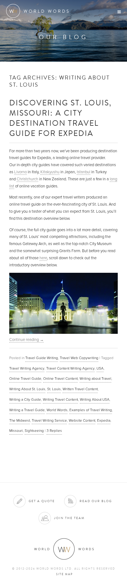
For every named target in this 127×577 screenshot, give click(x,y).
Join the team (69, 518)
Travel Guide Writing (41, 358)
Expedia (103, 420)
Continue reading (26, 339)
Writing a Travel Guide (27, 410)
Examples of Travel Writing (90, 410)
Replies (54, 430)
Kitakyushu (49, 172)
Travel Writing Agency (26, 368)
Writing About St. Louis (27, 389)
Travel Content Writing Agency (70, 368)
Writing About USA (94, 399)
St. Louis (54, 389)
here (43, 258)
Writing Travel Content (60, 399)
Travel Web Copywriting (79, 358)
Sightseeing (34, 430)
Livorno (20, 172)
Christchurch (27, 179)
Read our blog (96, 501)
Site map (64, 574)
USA (100, 368)
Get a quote (42, 501)
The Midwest (19, 420)
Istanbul (83, 172)
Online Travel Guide (25, 378)
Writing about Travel (95, 378)
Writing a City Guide (25, 399)
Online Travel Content (60, 378)
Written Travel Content (80, 389)
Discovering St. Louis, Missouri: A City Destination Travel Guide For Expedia (60, 117)
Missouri (16, 430)
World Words (39, 11)
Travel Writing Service (49, 420)
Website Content (82, 420)
